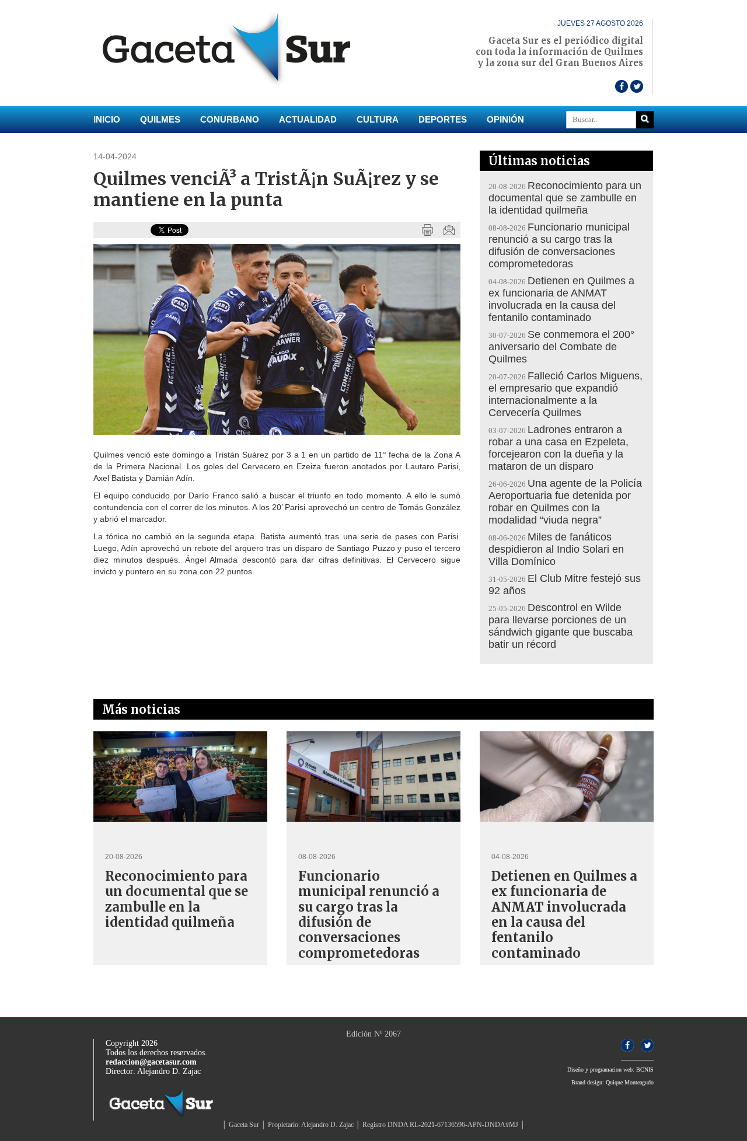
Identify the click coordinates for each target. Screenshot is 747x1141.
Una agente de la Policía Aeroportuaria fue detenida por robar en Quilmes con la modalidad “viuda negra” (565, 501)
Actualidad (308, 119)
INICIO (106, 119)
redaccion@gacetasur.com (151, 1062)
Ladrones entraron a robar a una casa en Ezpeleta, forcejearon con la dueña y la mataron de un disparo (558, 448)
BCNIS (645, 1069)
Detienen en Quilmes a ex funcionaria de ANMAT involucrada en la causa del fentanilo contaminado (561, 299)
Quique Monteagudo (630, 1082)
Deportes (442, 119)
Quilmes (160, 119)
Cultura (378, 119)
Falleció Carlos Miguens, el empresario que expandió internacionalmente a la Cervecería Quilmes (565, 394)
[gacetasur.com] (233, 82)
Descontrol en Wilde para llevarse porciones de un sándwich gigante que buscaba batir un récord (560, 626)
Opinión (505, 119)
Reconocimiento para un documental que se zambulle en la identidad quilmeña (564, 198)
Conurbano (229, 119)
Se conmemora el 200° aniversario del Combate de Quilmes (561, 347)
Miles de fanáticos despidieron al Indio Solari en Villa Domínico (556, 549)
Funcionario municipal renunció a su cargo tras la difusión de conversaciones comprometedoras (559, 245)
